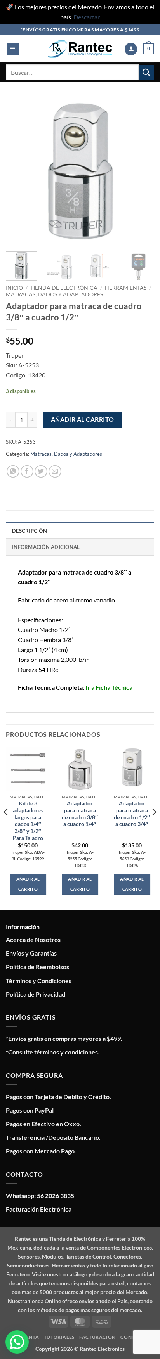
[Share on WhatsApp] (13, 471)
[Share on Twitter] (41, 471)
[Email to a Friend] (55, 471)
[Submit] (146, 72)
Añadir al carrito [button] (28, 884)
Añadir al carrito (82, 419)
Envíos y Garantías (31, 953)
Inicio (14, 288)
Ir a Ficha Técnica (108, 687)
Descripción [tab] (29, 531)
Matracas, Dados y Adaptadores (54, 294)
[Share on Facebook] (27, 471)
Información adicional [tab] (46, 547)
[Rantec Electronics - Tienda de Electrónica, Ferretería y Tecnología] (80, 49)
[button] (13, 49)
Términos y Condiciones (38, 980)
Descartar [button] (86, 17)
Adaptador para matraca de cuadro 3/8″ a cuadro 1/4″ (80, 813)
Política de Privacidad (35, 994)
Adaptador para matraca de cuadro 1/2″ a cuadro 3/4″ (132, 813)
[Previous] (19, 171)
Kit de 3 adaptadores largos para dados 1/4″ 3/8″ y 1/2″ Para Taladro (28, 820)
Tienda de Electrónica (63, 288)
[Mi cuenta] (131, 49)
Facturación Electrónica (38, 1209)
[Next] (141, 171)
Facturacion (97, 1337)
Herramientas (125, 288)
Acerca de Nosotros (33, 939)
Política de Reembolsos (37, 966)
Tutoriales (59, 1337)
